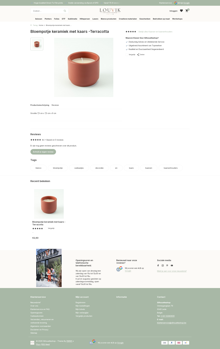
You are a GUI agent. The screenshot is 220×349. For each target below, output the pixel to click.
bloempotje (58, 168)
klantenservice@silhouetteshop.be (171, 323)
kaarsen (148, 168)
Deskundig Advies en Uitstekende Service (146, 42)
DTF (63, 19)
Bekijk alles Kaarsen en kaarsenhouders (155, 32)
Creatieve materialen (128, 19)
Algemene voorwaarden (40, 326)
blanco (38, 168)
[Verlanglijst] (181, 10)
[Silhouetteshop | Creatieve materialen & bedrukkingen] (110, 11)
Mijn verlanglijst (82, 313)
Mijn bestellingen (83, 306)
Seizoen (38, 19)
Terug (35, 25)
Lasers (95, 19)
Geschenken (144, 19)
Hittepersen (85, 19)
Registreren (80, 302)
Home (41, 25)
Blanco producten (108, 19)
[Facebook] (158, 265)
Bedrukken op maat (161, 19)
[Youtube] (172, 265)
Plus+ (38, 344)
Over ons (34, 306)
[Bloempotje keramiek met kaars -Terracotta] (48, 204)
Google (186, 3)
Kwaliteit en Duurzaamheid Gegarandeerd (146, 49)
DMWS (69, 341)
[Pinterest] (167, 265)
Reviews (55, 105)
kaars (131, 168)
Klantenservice (165, 3)
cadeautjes (79, 168)
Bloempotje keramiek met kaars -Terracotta (48, 223)
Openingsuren (36, 313)
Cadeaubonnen (37, 316)
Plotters (48, 19)
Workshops (177, 19)
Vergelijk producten (84, 316)
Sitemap (33, 333)
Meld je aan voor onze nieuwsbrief (172, 271)
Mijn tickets (80, 309)
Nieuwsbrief (35, 302)
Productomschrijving (39, 105)
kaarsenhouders (171, 168)
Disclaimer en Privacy (39, 330)
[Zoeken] (65, 11)
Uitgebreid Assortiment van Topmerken (145, 45)
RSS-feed (45, 344)
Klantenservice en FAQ (40, 309)
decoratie (99, 168)
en (116, 168)
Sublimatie (72, 19)
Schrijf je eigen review (43, 152)
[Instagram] (163, 265)
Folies (56, 19)
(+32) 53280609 (168, 316)
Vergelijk (132, 54)
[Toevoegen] (61, 238)
